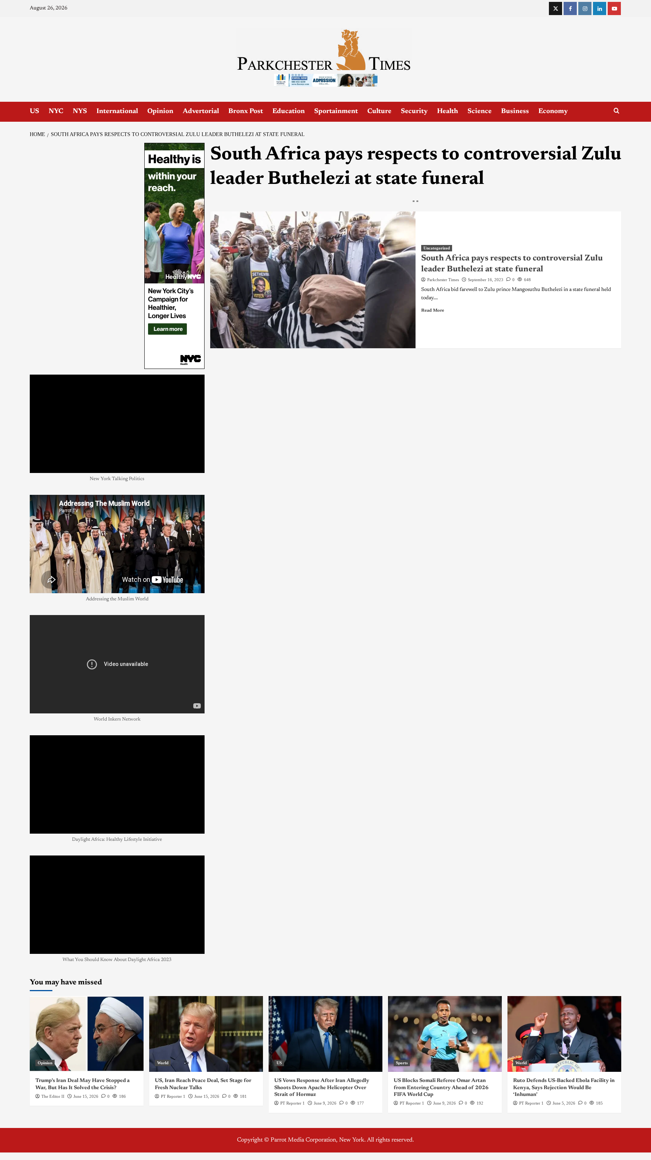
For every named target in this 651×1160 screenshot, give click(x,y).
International (117, 111)
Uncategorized (436, 248)
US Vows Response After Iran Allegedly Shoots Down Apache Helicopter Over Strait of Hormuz (321, 1087)
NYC (56, 111)
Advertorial (201, 111)
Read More (432, 310)
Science (480, 111)
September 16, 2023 (485, 279)
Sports (402, 1063)
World (162, 1063)
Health (447, 111)
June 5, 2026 (564, 1103)
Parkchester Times (443, 279)
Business (515, 111)
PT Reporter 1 (173, 1096)
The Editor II (52, 1096)
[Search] (616, 111)
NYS (80, 111)
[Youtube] (614, 8)
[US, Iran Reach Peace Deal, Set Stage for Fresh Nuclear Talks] (206, 1034)
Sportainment (336, 111)
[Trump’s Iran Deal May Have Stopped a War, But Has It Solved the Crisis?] (87, 1034)
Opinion (160, 111)
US (34, 111)
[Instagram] (584, 8)
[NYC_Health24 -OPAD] (174, 256)
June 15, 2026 (85, 1096)
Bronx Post (245, 111)
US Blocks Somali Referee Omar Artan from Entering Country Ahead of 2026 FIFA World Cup (441, 1087)
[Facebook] (570, 8)
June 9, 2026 (325, 1103)
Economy (553, 111)
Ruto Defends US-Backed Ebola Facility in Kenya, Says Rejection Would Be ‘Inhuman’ (564, 1087)
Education (288, 111)
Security (414, 111)
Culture (379, 111)
